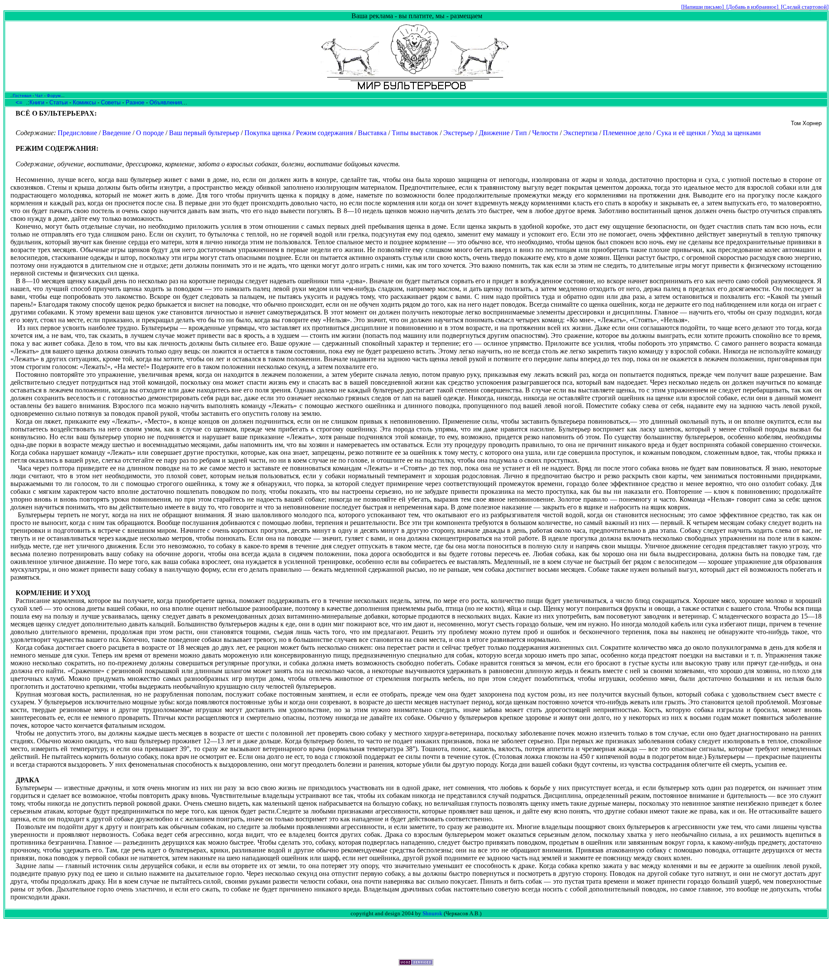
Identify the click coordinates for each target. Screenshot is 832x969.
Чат (39, 95)
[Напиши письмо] (702, 6)
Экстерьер (458, 132)
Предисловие (77, 132)
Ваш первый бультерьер (204, 132)
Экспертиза (580, 132)
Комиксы (84, 102)
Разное (135, 102)
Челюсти (545, 132)
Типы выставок (415, 132)
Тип (521, 132)
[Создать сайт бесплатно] (416, 963)
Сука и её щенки (681, 132)
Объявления (166, 102)
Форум (54, 95)
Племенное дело (627, 132)
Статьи (58, 102)
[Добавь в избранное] (752, 6)
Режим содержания (324, 132)
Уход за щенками (736, 132)
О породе (150, 132)
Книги (36, 102)
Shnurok (432, 913)
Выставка (372, 132)
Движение (494, 132)
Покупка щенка (267, 132)
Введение (116, 132)
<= (19, 102)
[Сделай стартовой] (805, 6)
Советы (110, 102)
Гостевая (22, 95)
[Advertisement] (416, 939)
